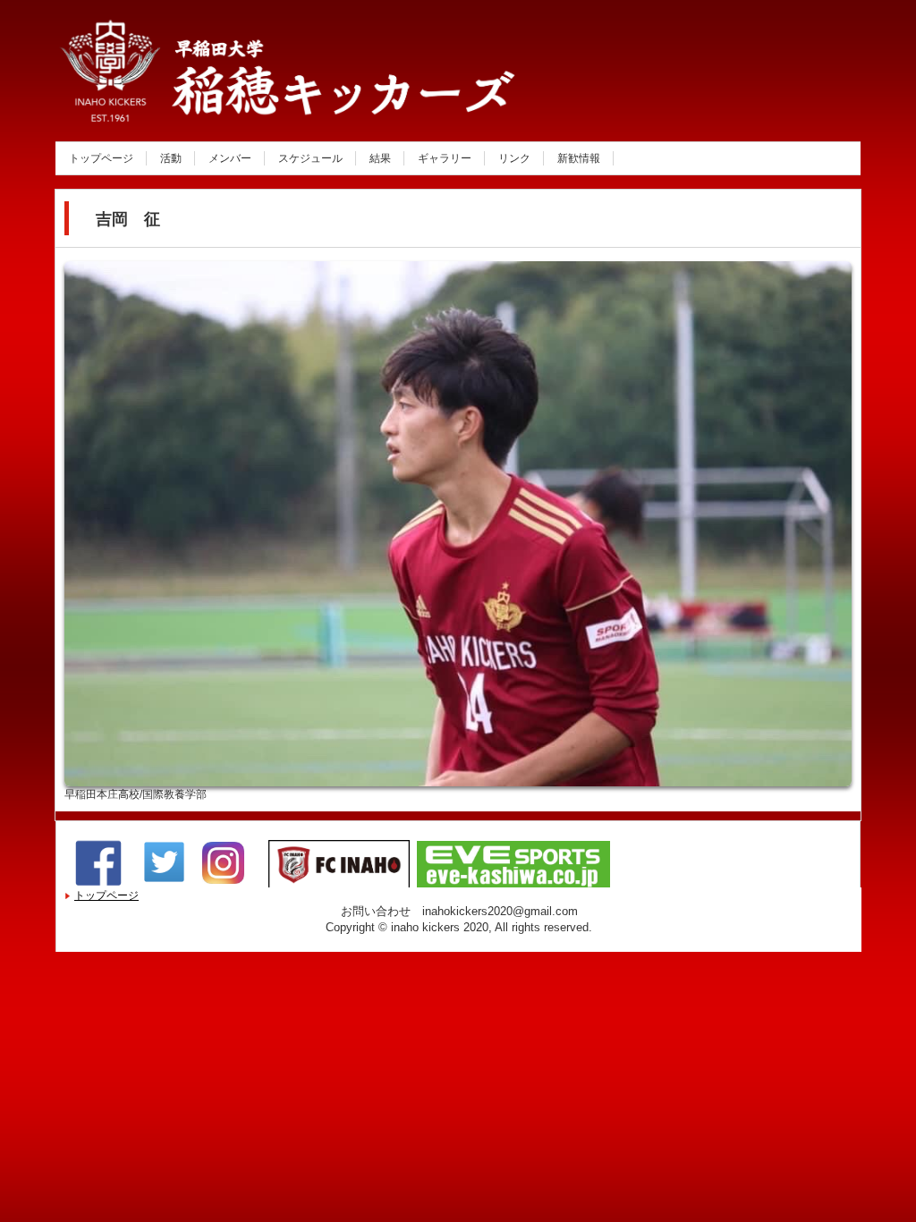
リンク (514, 158)
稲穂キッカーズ (247, 101)
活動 (171, 158)
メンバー (229, 158)
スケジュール (310, 158)
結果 (380, 158)
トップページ (101, 158)
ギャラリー (444, 158)
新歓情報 (578, 158)
